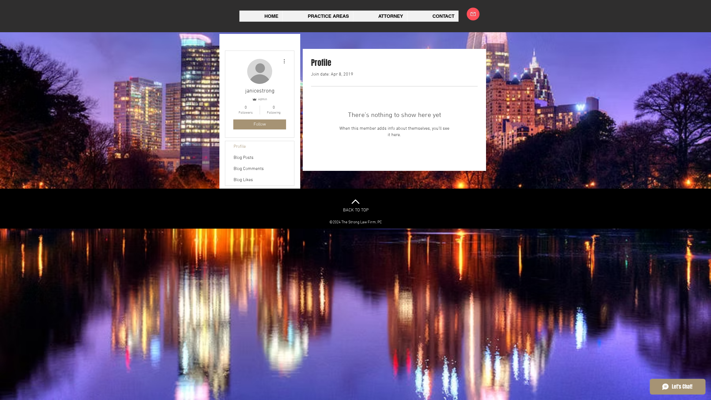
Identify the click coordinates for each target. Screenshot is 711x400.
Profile (240, 146)
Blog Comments (249, 169)
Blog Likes (243, 180)
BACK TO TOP (356, 210)
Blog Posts (244, 158)
